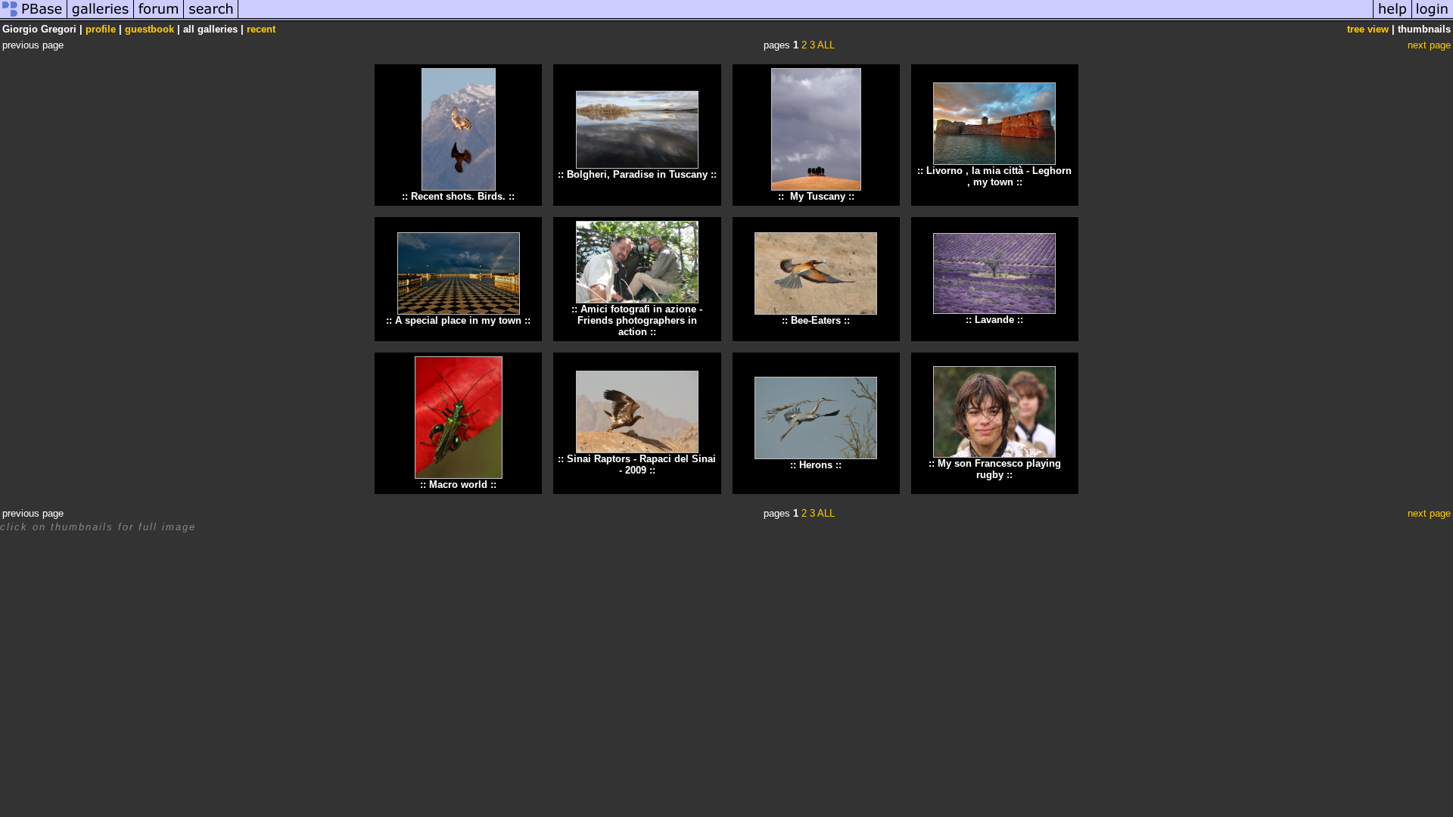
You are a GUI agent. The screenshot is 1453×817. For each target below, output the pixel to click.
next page (1429, 45)
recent (261, 29)
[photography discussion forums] (159, 17)
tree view (1368, 29)
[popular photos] (805, 17)
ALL (826, 45)
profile (101, 29)
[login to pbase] (1432, 17)
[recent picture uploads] (100, 17)
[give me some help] (1392, 17)
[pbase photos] (33, 17)
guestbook (149, 29)
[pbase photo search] (211, 17)
